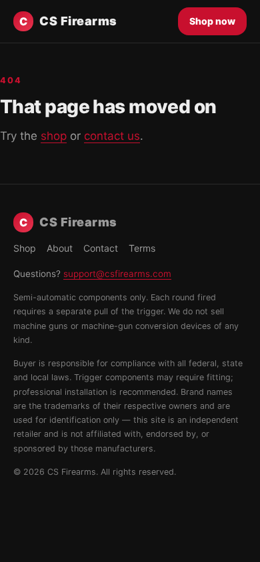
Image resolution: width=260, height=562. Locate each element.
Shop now (212, 21)
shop (54, 135)
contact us (112, 135)
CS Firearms (68, 21)
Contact (100, 248)
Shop (24, 248)
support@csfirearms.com (117, 273)
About (60, 248)
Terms (142, 248)
